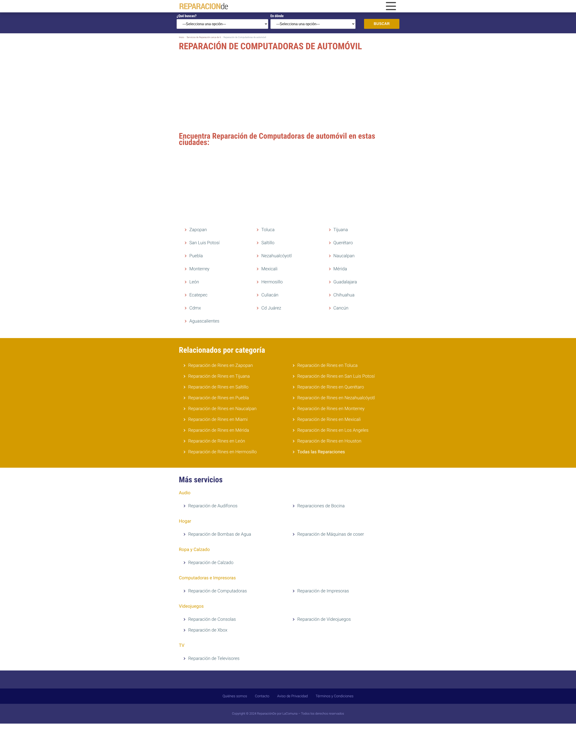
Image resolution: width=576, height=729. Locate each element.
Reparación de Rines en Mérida (218, 430)
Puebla (196, 255)
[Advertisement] (288, 85)
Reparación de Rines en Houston (329, 441)
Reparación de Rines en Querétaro (330, 387)
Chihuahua (344, 295)
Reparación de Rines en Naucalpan (222, 408)
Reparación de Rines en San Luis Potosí (336, 376)
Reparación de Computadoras (217, 591)
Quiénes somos (235, 696)
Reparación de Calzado (210, 562)
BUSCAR (382, 24)
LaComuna (289, 713)
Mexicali (269, 268)
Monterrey (199, 268)
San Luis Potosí (204, 242)
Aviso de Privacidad (292, 696)
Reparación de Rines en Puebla (218, 397)
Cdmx (195, 308)
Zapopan (198, 229)
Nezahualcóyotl (276, 255)
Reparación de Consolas (212, 619)
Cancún (341, 308)
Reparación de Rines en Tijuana (219, 376)
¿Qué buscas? (186, 16)
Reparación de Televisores (213, 658)
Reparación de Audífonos (212, 505)
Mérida (340, 268)
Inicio (181, 37)
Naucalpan (344, 255)
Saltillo (267, 242)
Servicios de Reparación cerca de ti (204, 37)
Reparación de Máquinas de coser (330, 534)
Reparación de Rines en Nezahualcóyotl (336, 397)
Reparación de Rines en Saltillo (218, 387)
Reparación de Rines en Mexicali (329, 419)
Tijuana (340, 229)
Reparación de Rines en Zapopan (220, 365)
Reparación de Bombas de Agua (219, 534)
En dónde (277, 16)
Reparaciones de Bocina (320, 505)
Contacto (262, 696)
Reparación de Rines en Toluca (327, 365)
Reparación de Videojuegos (324, 619)
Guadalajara (345, 281)
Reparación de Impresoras (323, 591)
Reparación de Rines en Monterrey (330, 408)
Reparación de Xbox (207, 630)
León (194, 281)
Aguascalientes (204, 321)
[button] (391, 6)
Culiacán (269, 295)
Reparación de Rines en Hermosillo (222, 451)
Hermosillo (272, 281)
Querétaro (343, 242)
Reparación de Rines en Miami (218, 419)
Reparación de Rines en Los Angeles (332, 430)
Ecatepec (198, 295)
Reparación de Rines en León (216, 441)
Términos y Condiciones (334, 696)
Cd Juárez (271, 308)
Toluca (267, 229)
